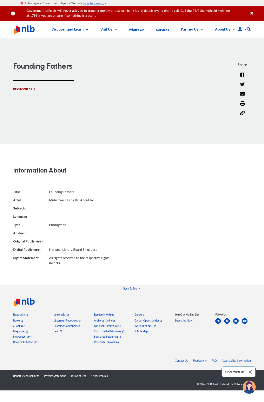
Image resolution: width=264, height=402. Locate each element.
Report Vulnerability (25, 376)
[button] (242, 30)
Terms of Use (78, 376)
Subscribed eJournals (106, 336)
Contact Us (181, 360)
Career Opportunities (147, 320)
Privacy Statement (55, 376)
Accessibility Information (236, 360)
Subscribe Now (183, 320)
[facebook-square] (228, 323)
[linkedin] (219, 323)
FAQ (214, 360)
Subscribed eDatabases (108, 331)
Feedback (199, 360)
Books (17, 320)
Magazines (19, 331)
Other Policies (99, 376)
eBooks (17, 326)
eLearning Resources (66, 320)
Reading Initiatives (24, 342)
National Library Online (107, 326)
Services (162, 30)
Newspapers (20, 336)
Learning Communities (67, 326)
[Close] (256, 11)
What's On (136, 30)
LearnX (58, 331)
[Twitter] (242, 87)
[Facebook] (242, 77)
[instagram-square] (237, 323)
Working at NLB (144, 326)
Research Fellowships (106, 342)
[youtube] (246, 323)
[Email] (242, 96)
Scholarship (141, 331)
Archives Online (103, 320)
